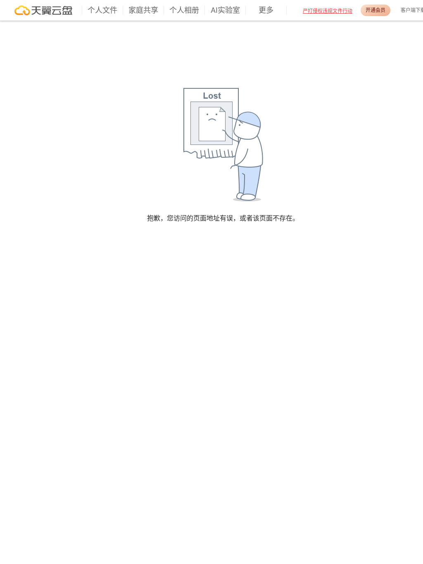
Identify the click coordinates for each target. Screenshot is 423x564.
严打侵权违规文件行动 (327, 11)
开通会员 (375, 10)
